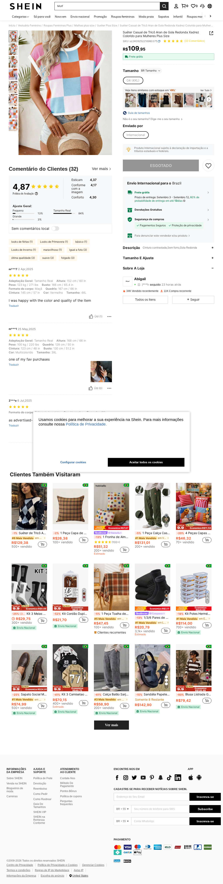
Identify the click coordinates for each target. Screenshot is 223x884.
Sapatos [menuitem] (163, 16)
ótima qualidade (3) (23, 257)
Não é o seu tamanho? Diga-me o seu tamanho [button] (151, 119)
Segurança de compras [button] (149, 219)
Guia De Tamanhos (39, 805)
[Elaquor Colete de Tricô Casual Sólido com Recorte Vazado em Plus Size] (177, 100)
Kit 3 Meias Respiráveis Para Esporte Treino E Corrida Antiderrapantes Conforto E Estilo (29, 613)
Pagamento (122, 839)
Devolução (39, 783)
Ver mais (111, 725)
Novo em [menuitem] (60, 16)
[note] (111, 528)
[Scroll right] (210, 16)
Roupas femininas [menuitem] (122, 16)
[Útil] (91, 316)
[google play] (199, 779)
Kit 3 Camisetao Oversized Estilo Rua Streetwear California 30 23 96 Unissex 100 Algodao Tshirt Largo (71, 694)
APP (190, 769)
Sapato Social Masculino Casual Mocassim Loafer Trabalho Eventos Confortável (29, 694)
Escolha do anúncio (52, 875)
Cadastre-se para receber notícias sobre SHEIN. (150, 789)
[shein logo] (25, 6)
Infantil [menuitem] (177, 16)
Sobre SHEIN (14, 778)
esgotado (161, 165)
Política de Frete (42, 778)
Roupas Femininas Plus (58, 25)
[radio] (133, 80)
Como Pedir (40, 793)
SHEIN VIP (39, 812)
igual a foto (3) (78, 249)
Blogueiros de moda (15, 790)
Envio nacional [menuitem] (80, 16)
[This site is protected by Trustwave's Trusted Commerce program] (117, 860)
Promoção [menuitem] (100, 16)
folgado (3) (67, 257)
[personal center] (176, 6)
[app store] (191, 779)
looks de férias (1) (22, 241)
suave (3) (48, 257)
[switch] (55, 228)
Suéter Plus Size (107, 25)
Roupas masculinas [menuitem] (199, 16)
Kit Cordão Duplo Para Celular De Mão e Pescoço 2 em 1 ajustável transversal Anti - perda (71, 613)
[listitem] (130, 100)
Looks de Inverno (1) (23, 249)
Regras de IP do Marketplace (52, 870)
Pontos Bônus (68, 791)
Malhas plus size (84, 25)
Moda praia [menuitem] (146, 16)
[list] (148, 777)
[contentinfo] (167, 850)
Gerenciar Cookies (93, 865)
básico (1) (81, 241)
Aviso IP (78, 870)
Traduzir (14, 305)
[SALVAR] (208, 165)
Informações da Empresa (21, 875)
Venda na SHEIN (17, 783)
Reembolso (40, 788)
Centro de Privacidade (20, 865)
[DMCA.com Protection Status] (127, 860)
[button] (202, 6)
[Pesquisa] (164, 6)
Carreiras (12, 796)
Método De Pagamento (67, 785)
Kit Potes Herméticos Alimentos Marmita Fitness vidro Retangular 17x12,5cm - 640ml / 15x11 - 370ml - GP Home (194, 613)
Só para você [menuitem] (42, 16)
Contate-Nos (67, 778)
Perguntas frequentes (66, 803)
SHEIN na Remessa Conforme (39, 819)
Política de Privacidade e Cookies (58, 865)
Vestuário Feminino (29, 25)
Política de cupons (71, 796)
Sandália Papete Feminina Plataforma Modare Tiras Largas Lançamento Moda (153, 694)
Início (12, 25)
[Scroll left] (205, 16)
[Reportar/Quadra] (109, 316)
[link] (184, 6)
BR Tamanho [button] (149, 70)
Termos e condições (18, 870)
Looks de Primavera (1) (54, 241)
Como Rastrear (42, 799)
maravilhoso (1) (52, 249)
